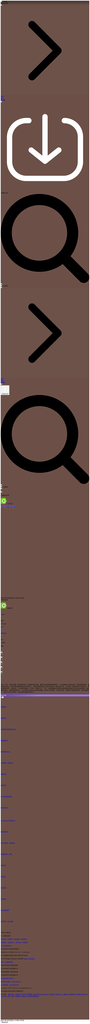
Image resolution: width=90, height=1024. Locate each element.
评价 (2, 98)
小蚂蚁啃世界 (9, 962)
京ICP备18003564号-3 (7, 978)
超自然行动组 (37, 994)
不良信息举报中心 (6, 945)
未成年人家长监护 (29, 958)
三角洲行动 (18, 994)
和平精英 (52, 994)
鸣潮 (12, 996)
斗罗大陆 (3, 996)
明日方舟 (85, 994)
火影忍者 (58, 994)
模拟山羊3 (24, 996)
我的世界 (11, 994)
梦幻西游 (78, 994)
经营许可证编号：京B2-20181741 (11, 981)
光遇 (8, 996)
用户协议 (18, 942)
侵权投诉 (3, 942)
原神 (24, 994)
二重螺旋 (65, 994)
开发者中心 (11, 942)
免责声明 (25, 942)
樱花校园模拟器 (34, 996)
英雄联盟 (71, 994)
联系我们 (10, 939)
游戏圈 (3, 100)
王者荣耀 (29, 994)
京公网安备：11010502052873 (10, 985)
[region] (45, 381)
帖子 (2, 639)
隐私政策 (17, 939)
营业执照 (24, 939)
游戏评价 (4, 633)
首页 (2, 962)
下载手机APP (5, 394)
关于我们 (3, 939)
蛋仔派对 (45, 994)
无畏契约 (17, 996)
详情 (2, 96)
